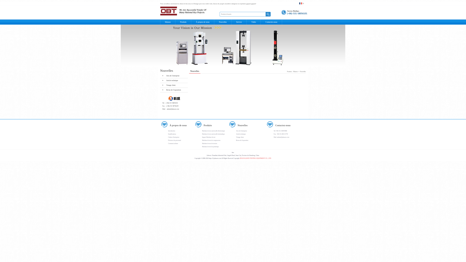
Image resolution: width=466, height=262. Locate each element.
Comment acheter (173, 143)
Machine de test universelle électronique (213, 131)
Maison (168, 22)
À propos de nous (178, 125)
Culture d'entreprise (173, 137)
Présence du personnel (174, 140)
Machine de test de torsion (209, 143)
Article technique (172, 80)
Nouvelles (303, 71)
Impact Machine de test (208, 137)
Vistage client (170, 85)
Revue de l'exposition (173, 90)
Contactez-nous (283, 125)
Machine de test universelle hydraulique (213, 134)
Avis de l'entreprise (172, 76)
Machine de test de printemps (210, 146)
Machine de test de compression (211, 140)
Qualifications (172, 134)
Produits (208, 125)
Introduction (171, 131)
